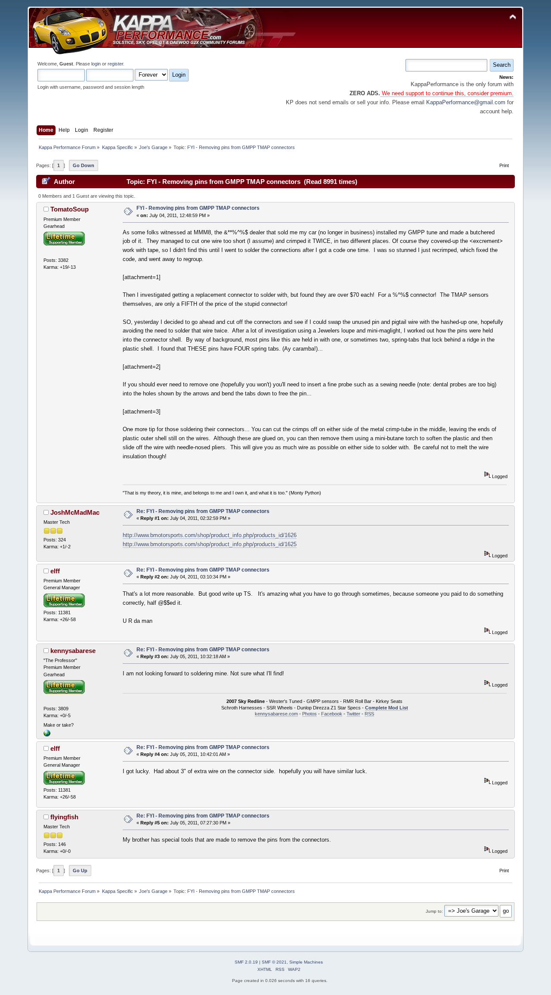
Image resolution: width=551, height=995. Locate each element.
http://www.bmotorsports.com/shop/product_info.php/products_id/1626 (210, 535)
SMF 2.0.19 (246, 962)
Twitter (353, 713)
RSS (369, 713)
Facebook (331, 713)
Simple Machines (306, 962)
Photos (309, 713)
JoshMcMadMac (74, 512)
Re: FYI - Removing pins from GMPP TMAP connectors (202, 511)
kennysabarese (73, 650)
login (96, 63)
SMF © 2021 (274, 962)
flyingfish (64, 817)
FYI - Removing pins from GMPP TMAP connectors (198, 208)
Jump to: (434, 911)
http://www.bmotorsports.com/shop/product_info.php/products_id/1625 (210, 544)
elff (55, 571)
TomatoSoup (69, 209)
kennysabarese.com (276, 713)
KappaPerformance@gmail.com (465, 102)
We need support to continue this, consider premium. (447, 93)
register (115, 63)
